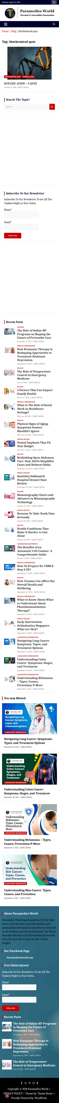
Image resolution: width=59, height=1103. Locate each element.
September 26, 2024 (24, 592)
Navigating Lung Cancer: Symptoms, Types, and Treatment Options (33, 644)
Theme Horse (45, 1093)
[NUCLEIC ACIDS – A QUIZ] (29, 63)
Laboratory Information (27, 637)
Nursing (20, 327)
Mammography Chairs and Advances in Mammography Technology (36, 498)
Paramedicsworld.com (20, 957)
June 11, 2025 (22, 382)
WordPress (41, 1098)
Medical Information (26, 346)
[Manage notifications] (7, 1096)
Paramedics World (38, 1089)
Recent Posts (14, 322)
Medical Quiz (28, 77)
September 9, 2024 (24, 689)
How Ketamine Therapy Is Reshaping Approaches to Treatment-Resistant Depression (35, 354)
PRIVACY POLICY (12, 1093)
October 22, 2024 (23, 506)
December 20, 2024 (24, 469)
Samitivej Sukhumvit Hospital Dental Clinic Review (32, 479)
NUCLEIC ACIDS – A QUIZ (20, 83)
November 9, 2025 (24, 341)
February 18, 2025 (24, 416)
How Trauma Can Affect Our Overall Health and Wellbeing (36, 584)
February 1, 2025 (23, 450)
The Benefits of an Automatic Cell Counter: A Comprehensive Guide (34, 551)
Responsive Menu (54, 2)
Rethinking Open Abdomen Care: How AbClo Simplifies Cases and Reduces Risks (35, 461)
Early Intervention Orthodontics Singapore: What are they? (33, 625)
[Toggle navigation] (5, 24)
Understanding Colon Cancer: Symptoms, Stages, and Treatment (35, 663)
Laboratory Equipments (27, 544)
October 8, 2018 (10, 87)
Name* (8, 209)
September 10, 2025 (24, 364)
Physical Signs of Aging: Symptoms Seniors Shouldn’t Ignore (33, 427)
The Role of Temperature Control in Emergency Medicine (34, 375)
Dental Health (23, 439)
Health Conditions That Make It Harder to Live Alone (33, 532)
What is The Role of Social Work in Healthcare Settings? (34, 408)
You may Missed (15, 698)
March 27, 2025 (23, 397)
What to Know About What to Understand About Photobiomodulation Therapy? (35, 605)
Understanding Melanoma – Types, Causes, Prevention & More (35, 681)
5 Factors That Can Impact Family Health (35, 391)
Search (52, 107)
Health (20, 368)
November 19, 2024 (24, 487)
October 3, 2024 (23, 558)
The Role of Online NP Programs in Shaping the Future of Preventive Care (34, 334)
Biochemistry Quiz (13, 77)
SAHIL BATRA (23, 87)
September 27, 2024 (24, 573)
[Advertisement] (29, 151)
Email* (8, 222)
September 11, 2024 (24, 614)
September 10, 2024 (24, 652)
